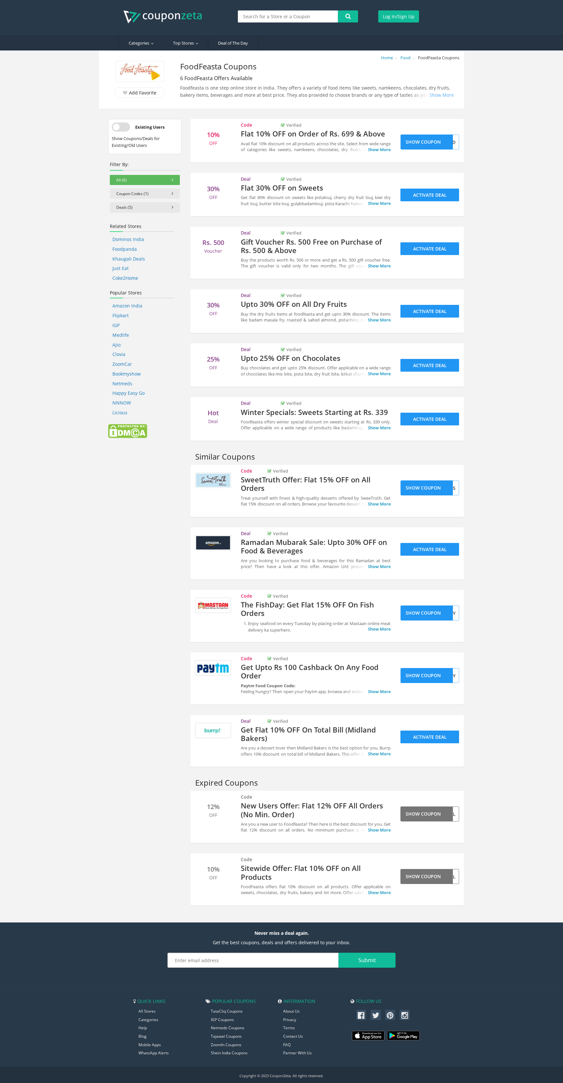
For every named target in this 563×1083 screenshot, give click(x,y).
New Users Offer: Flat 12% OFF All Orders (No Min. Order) (312, 810)
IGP (116, 325)
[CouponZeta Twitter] (375, 1014)
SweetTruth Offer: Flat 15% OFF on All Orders (305, 484)
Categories (139, 43)
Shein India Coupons (229, 1053)
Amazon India (127, 306)
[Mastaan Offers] (213, 605)
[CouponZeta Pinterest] (390, 1014)
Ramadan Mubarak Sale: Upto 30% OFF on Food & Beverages (314, 546)
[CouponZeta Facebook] (361, 1014)
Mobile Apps (149, 1044)
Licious (119, 412)
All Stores (147, 1011)
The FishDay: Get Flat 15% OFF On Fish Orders (307, 609)
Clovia (118, 354)
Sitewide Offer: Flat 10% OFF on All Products (301, 872)
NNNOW (121, 403)
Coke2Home (125, 278)
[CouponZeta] (165, 16)
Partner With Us (297, 1053)
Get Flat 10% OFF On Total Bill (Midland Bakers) (308, 734)
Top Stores (183, 43)
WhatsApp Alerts (153, 1053)
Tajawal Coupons (226, 1036)
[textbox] (288, 16)
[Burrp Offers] (213, 730)
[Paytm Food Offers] (213, 668)
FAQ (287, 1044)
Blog (142, 1036)
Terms (289, 1028)
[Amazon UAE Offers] (213, 543)
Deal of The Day (233, 43)
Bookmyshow (126, 374)
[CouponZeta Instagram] (404, 1014)
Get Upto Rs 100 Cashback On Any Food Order (310, 671)
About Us (291, 1011)
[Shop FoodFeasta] (139, 72)
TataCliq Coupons (227, 1011)
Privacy (289, 1019)
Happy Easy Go (128, 393)
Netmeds (122, 383)
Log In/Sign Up (398, 16)
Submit (367, 960)
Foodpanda (124, 249)
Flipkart (120, 315)
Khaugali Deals (128, 259)
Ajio (116, 345)
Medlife (120, 335)
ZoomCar (122, 364)
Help (142, 1028)
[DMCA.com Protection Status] (127, 430)
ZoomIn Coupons (226, 1044)
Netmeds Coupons (227, 1028)
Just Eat (120, 268)
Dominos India (128, 239)
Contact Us (293, 1036)
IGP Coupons (222, 1019)
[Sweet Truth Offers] (213, 480)
